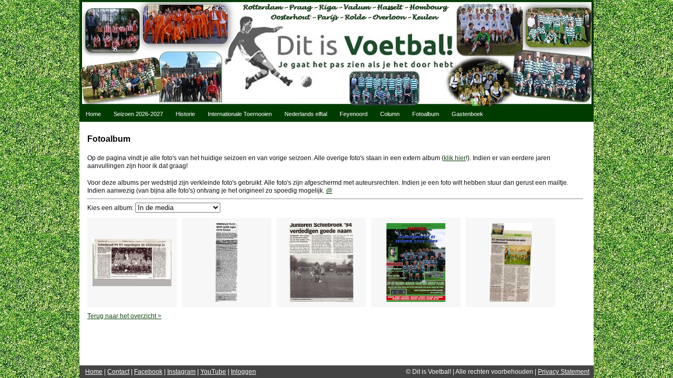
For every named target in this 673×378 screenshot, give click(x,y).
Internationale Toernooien (240, 114)
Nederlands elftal (305, 114)
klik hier (455, 158)
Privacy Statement (563, 371)
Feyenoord (354, 114)
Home (93, 114)
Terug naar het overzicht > (124, 316)
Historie (185, 114)
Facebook (148, 371)
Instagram (181, 371)
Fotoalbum (425, 114)
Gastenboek (467, 114)
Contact (118, 371)
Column (390, 114)
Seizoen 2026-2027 (138, 114)
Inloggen (243, 371)
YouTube (213, 371)
